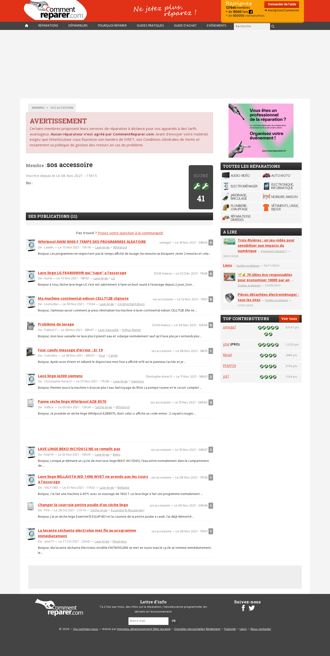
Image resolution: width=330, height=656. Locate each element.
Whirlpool (120, 247)
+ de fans (237, 11)
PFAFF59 (229, 365)
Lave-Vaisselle (108, 330)
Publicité (230, 629)
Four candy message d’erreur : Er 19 (70, 349)
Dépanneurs (78, 25)
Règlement (213, 629)
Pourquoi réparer (112, 25)
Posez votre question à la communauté (130, 232)
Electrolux (120, 541)
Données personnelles (189, 629)
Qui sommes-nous (85, 629)
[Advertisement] (165, 64)
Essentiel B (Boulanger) (127, 510)
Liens (227, 265)
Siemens (137, 381)
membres (238, 7)
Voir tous (289, 318)
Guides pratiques (150, 25)
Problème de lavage (56, 324)
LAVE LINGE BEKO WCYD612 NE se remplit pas (79, 448)
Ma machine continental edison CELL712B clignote (83, 298)
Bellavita (123, 487)
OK (174, 621)
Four (102, 355)
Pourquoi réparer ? (274, 251)
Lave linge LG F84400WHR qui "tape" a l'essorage (82, 272)
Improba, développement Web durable (144, 629)
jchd (226, 344)
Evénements (216, 25)
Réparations (48, 25)
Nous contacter (261, 629)
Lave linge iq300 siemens (60, 375)
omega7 (229, 327)
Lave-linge (102, 247)
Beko (116, 454)
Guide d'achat (185, 25)
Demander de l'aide (281, 4)
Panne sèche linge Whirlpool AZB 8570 (72, 401)
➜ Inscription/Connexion (281, 10)
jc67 (226, 376)
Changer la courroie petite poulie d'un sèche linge (83, 504)
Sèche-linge (103, 407)
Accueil (57, 10)
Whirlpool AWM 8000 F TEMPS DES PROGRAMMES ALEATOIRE (92, 241)
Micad (227, 355)
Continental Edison (131, 304)
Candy (113, 355)
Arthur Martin (131, 330)
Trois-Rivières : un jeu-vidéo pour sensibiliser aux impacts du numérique (266, 245)
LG (113, 278)
